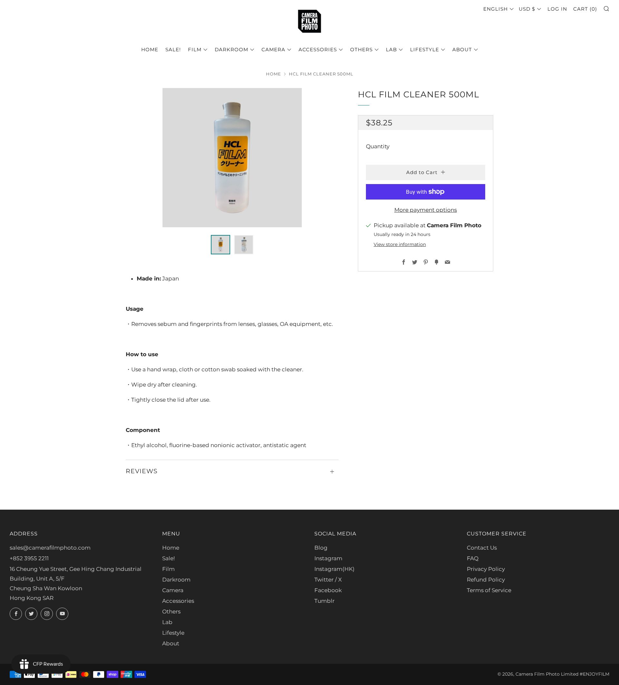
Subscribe (566, 657)
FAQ (472, 558)
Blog (321, 547)
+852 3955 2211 (29, 558)
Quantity (377, 146)
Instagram (328, 558)
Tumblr (324, 601)
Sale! (173, 49)
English (495, 9)
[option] (232, 157)
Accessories (318, 49)
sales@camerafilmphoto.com (50, 547)
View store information (400, 244)
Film (194, 49)
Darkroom (231, 49)
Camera (273, 49)
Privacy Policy (486, 569)
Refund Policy (486, 579)
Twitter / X (328, 579)
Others (361, 49)
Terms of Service (489, 590)
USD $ (527, 9)
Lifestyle (424, 49)
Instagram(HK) (334, 569)
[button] (220, 244)
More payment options (425, 210)
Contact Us (482, 547)
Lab (391, 49)
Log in (557, 9)
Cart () (585, 9)
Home (149, 49)
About (462, 49)
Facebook (328, 590)
